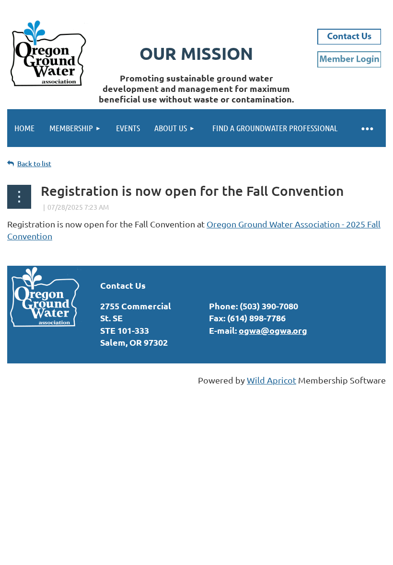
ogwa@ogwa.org (273, 330)
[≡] (366, 128)
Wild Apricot (271, 380)
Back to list (34, 163)
